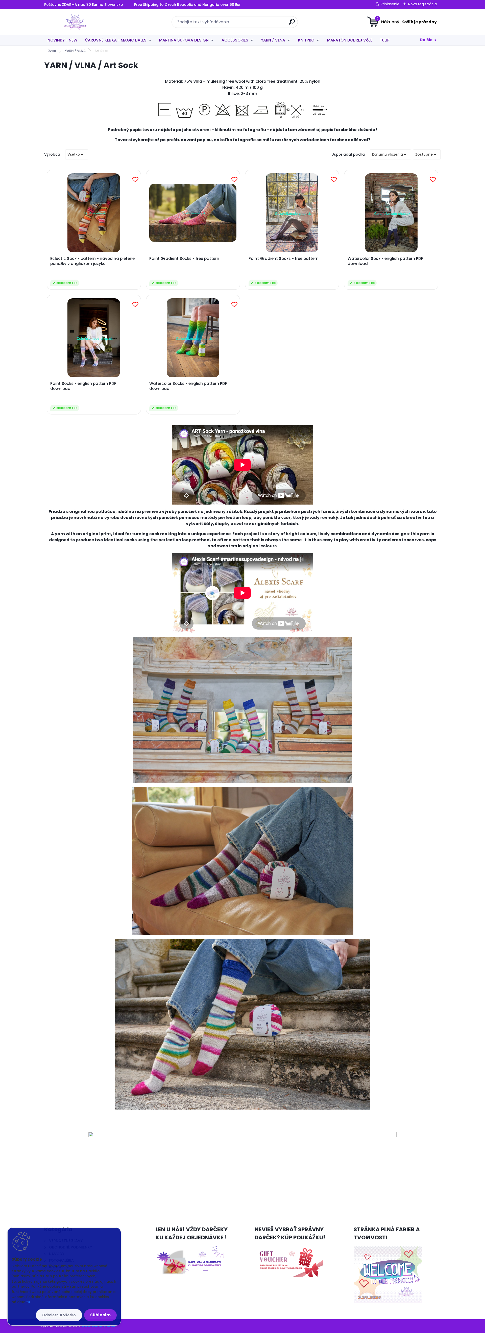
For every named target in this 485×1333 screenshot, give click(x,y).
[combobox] (390, 154)
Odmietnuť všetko (59, 1315)
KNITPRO (306, 40)
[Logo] (75, 22)
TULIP (385, 40)
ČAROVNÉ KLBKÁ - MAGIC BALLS (116, 40)
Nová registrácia (422, 4)
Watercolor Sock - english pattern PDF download (385, 261)
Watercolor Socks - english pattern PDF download (188, 386)
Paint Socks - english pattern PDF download (83, 386)
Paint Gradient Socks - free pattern (184, 258)
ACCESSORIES (235, 40)
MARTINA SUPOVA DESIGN (184, 40)
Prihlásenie (390, 4)
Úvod (51, 50)
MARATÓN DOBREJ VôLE (349, 40)
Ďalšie (426, 40)
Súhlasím (100, 1315)
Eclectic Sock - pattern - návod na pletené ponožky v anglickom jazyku (92, 261)
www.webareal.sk (98, 1325)
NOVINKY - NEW (62, 40)
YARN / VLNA (273, 40)
